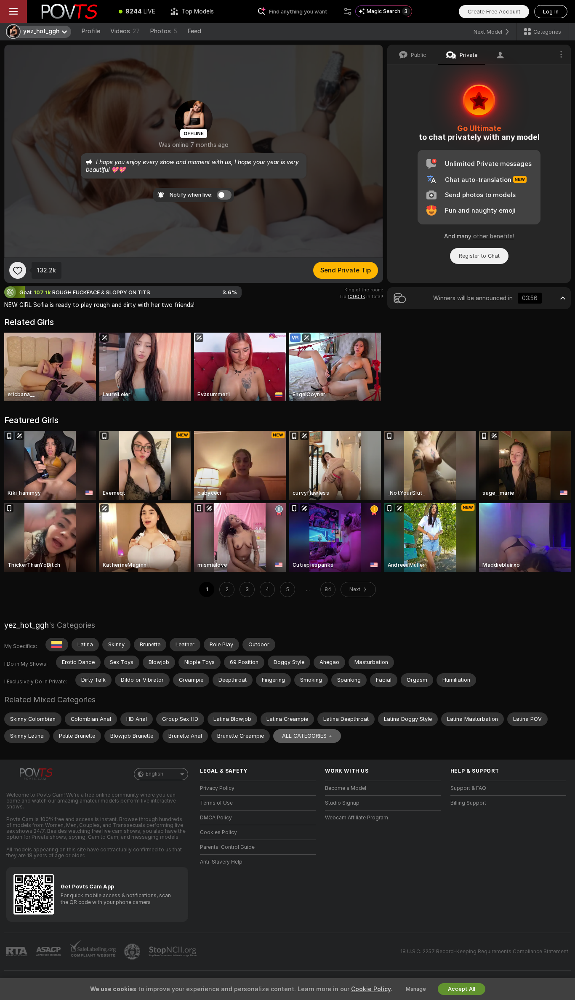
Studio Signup (342, 803)
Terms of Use (216, 803)
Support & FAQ (468, 788)
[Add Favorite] (17, 270)
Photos (163, 31)
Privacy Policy (217, 788)
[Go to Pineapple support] (133, 952)
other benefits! (493, 236)
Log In (551, 11)
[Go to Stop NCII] (173, 952)
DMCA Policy (216, 818)
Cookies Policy (218, 832)
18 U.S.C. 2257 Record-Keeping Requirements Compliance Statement (484, 952)
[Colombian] (56, 644)
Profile (90, 31)
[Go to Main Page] (69, 11)
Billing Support (468, 803)
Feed (194, 31)
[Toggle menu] (13, 11)
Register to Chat (479, 256)
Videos (125, 31)
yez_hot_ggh (26, 625)
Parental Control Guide (227, 847)
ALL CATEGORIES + (307, 736)
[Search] (348, 11)
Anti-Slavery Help (221, 862)
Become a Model (345, 788)
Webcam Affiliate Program (356, 818)
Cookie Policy (371, 989)
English (154, 774)
